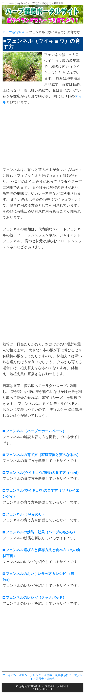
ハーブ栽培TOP (13, 32)
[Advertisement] (36, 136)
